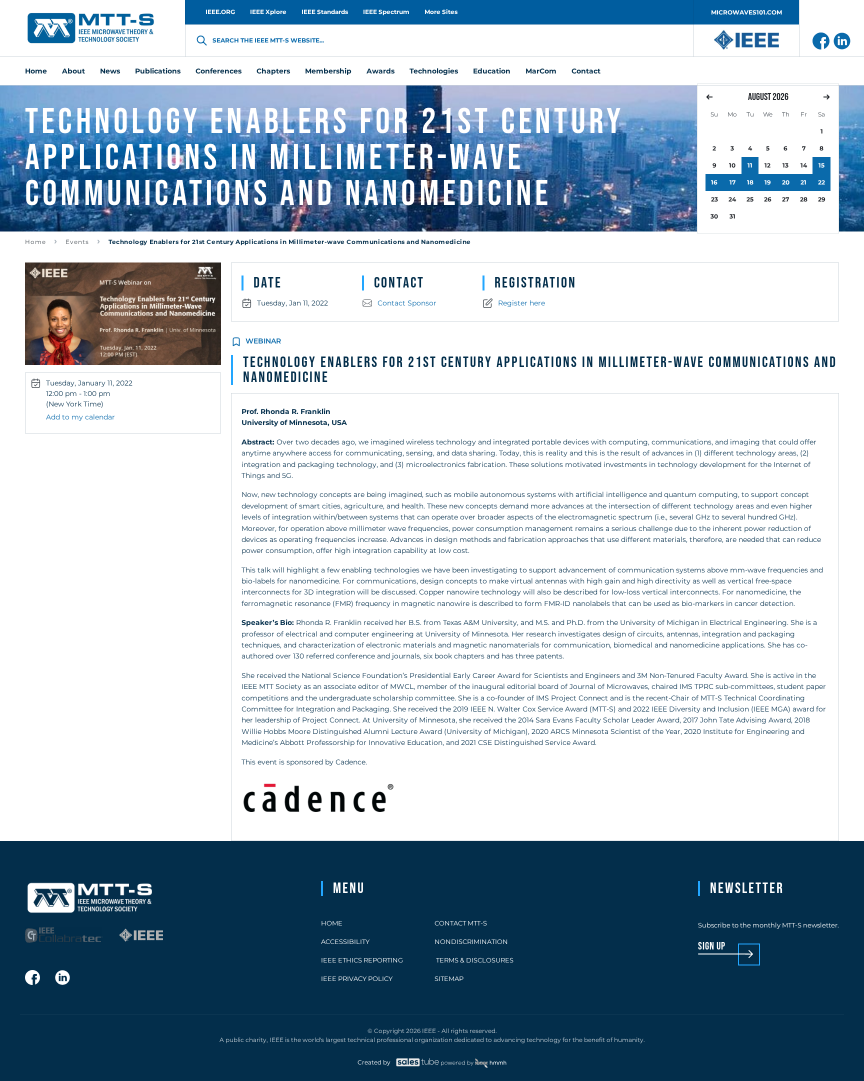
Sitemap (449, 978)
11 (750, 165)
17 (733, 182)
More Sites (441, 12)
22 (821, 182)
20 (786, 182)
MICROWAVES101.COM (746, 12)
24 (732, 199)
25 (750, 199)
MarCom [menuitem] (541, 71)
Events (77, 242)
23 (714, 199)
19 (767, 182)
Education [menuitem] (491, 71)
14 (803, 165)
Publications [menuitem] (157, 71)
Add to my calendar (80, 417)
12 (767, 165)
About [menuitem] (73, 71)
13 (785, 165)
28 (804, 199)
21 (803, 182)
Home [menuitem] (36, 71)
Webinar (263, 341)
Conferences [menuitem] (219, 71)
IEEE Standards (325, 12)
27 (785, 199)
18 (750, 182)
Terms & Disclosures (474, 960)
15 (821, 165)
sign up (712, 946)
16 (714, 182)
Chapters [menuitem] (273, 71)
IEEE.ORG (220, 12)
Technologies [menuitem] (434, 71)
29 (822, 199)
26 (768, 199)
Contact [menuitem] (586, 71)
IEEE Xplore (268, 12)
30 (714, 216)
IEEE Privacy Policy (356, 978)
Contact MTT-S (460, 923)
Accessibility (345, 942)
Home (35, 242)
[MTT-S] (91, 28)
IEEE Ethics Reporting (362, 960)
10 (732, 165)
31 (733, 216)
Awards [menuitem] (380, 71)
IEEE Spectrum (386, 12)
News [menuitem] (110, 71)
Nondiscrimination (471, 942)
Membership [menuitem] (328, 71)
